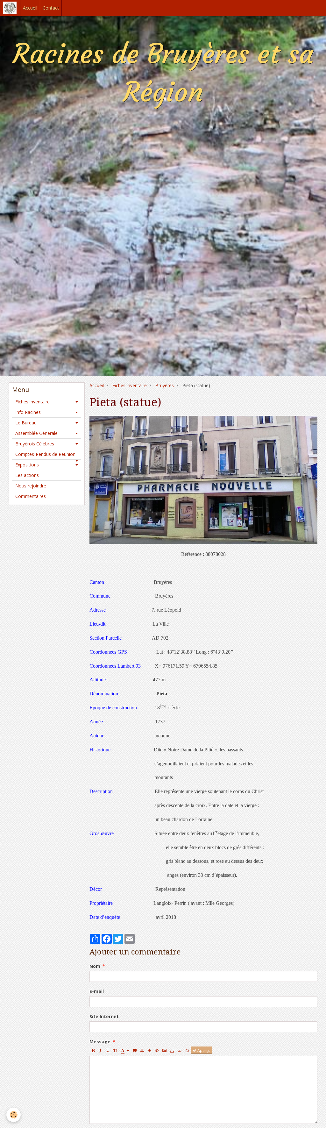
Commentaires (30, 496)
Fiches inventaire (129, 385)
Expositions (27, 465)
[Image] (164, 1050)
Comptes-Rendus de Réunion (45, 454)
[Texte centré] (142, 1050)
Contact (51, 8)
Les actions (27, 475)
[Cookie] (13, 1115)
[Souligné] (108, 1050)
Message (99, 1042)
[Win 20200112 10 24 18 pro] (203, 479)
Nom (94, 966)
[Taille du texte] (115, 1050)
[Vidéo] (172, 1050)
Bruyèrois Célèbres (34, 444)
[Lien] (149, 1050)
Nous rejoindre (30, 486)
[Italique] (100, 1050)
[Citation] (135, 1050)
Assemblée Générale (36, 433)
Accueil (30, 8)
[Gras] (93, 1050)
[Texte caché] (157, 1050)
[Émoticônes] (187, 1050)
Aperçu (203, 1050)
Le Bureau (26, 423)
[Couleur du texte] (125, 1050)
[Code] (180, 1050)
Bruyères (164, 385)
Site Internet (104, 1016)
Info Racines (28, 412)
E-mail (96, 991)
